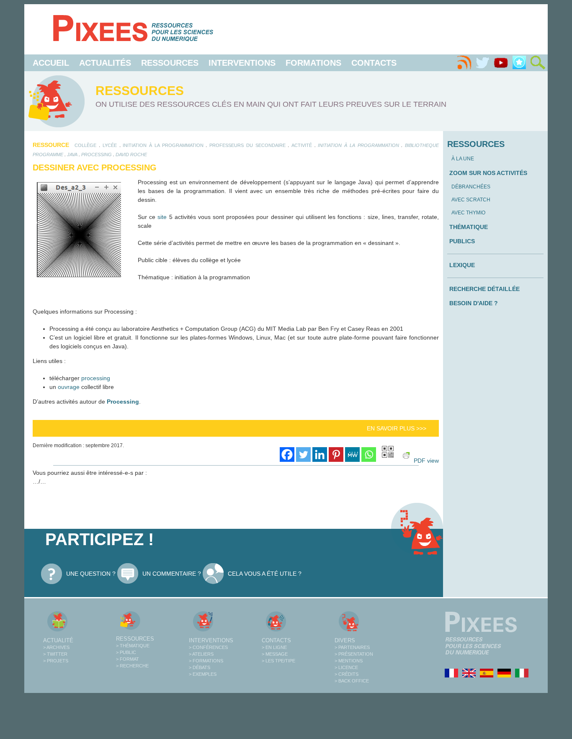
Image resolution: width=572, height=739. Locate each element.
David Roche (131, 154)
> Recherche (132, 665)
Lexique (462, 265)
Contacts (374, 62)
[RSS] (464, 62)
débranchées (470, 187)
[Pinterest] (336, 454)
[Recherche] (537, 62)
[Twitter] (482, 62)
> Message (275, 654)
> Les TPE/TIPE (278, 660)
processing (96, 154)
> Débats (199, 667)
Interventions (242, 62)
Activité (301, 145)
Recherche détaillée (484, 289)
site (162, 217)
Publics (462, 241)
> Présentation (354, 654)
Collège (85, 145)
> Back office (352, 680)
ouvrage (69, 387)
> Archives (56, 647)
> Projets (55, 660)
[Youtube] (500, 62)
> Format (127, 659)
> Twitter (55, 654)
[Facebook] (287, 454)
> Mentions (349, 660)
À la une (462, 159)
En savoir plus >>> (396, 428)
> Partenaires (352, 647)
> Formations (206, 660)
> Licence (346, 667)
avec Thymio (468, 213)
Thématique (468, 227)
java (72, 154)
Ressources (169, 62)
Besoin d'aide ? (473, 303)
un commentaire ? (171, 573)
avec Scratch (470, 200)
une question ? (91, 573)
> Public (126, 652)
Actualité (58, 640)
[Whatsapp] (368, 454)
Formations (313, 62)
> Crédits (346, 674)
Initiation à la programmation (163, 145)
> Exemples (202, 674)
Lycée (110, 145)
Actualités (105, 62)
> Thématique (132, 645)
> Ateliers (201, 654)
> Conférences (208, 647)
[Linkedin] (319, 454)
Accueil (51, 62)
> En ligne (274, 647)
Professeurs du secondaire (247, 145)
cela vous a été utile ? (264, 573)
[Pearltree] (519, 62)
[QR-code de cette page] (388, 453)
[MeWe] (352, 454)
